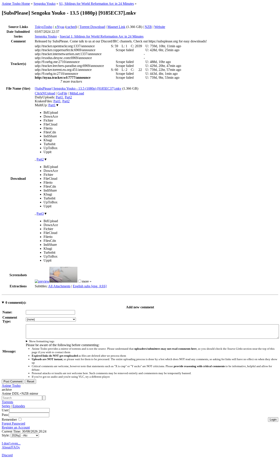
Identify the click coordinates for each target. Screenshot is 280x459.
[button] (79, 281)
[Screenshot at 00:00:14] (42, 281)
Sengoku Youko (44, 3)
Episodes (18, 406)
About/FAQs (11, 447)
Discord (7, 455)
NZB (148, 27)
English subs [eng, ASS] (90, 286)
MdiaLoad (77, 93)
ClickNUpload (45, 93)
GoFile (62, 93)
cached (71, 27)
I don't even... (11, 443)
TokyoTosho (43, 27)
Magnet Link (116, 27)
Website (159, 27)
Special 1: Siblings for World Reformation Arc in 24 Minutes (102, 36)
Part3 (40, 213)
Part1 (59, 97)
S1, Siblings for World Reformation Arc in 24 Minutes (96, 3)
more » (86, 281)
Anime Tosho (11, 385)
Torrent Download (92, 27)
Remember (10, 419)
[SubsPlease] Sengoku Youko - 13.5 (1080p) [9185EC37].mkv (78, 88)
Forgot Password (13, 423)
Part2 (68, 97)
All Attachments (59, 286)
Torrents (7, 402)
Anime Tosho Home (16, 3)
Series (6, 406)
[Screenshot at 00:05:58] (63, 281)
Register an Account (16, 427)
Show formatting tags (41, 341)
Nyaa (59, 27)
